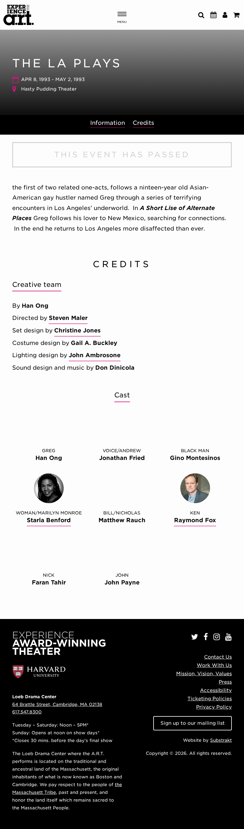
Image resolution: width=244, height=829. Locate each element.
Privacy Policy (214, 707)
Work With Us (214, 665)
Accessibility (216, 690)
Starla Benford (49, 520)
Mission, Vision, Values (204, 673)
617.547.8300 (27, 711)
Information (107, 122)
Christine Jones (77, 330)
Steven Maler (68, 318)
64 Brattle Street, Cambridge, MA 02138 (57, 704)
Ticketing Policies (209, 699)
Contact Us (218, 657)
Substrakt (221, 740)
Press (225, 682)
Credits (143, 122)
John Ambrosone (95, 355)
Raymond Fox (195, 520)
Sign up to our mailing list (192, 723)
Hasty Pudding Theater (49, 89)
